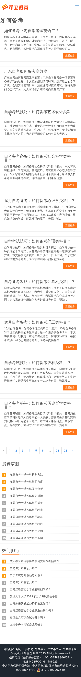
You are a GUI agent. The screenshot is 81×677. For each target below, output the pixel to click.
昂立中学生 (70, 649)
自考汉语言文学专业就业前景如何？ (32, 610)
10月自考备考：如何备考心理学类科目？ (39, 201)
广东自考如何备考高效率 (25, 72)
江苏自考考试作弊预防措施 (26, 495)
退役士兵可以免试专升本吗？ (28, 617)
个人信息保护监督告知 (16, 665)
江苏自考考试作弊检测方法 (26, 474)
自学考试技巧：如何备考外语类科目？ (37, 241)
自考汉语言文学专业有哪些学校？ (30, 589)
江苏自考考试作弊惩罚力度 (26, 481)
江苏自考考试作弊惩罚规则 (26, 531)
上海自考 (27, 649)
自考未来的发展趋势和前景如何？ (30, 603)
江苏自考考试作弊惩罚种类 (26, 509)
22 (57, 450)
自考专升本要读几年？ (23, 568)
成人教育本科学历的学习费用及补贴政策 (34, 561)
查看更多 (70, 55)
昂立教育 (40, 649)
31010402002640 (53, 669)
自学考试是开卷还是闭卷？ (26, 575)
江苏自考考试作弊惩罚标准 (26, 516)
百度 (18, 649)
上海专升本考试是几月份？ (26, 624)
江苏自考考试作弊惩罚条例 (26, 538)
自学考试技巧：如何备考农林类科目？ (37, 363)
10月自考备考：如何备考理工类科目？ (37, 323)
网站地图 (9, 649)
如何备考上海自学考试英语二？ (31, 31)
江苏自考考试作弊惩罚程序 (26, 524)
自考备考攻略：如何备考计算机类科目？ (39, 282)
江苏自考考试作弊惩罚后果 (26, 502)
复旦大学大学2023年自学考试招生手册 (34, 596)
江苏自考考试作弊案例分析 (26, 488)
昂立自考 (29, 653)
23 (65, 450)
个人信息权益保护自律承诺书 (50, 665)
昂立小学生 (54, 649)
